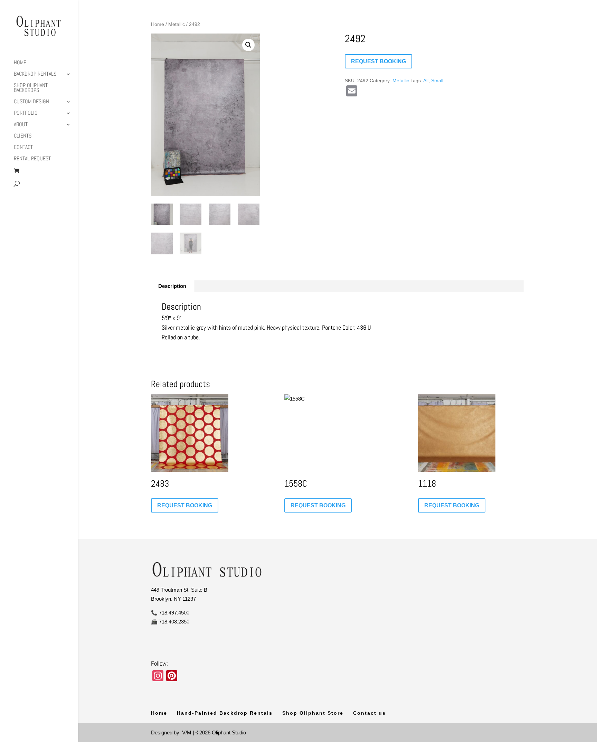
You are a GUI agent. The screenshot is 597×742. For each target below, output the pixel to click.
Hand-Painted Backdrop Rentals (225, 713)
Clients (22, 136)
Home (20, 63)
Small (437, 80)
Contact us (369, 713)
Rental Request (32, 159)
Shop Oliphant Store (312, 713)
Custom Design (31, 102)
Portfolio (26, 113)
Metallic (176, 24)
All (425, 80)
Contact (23, 148)
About (21, 125)
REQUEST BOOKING (378, 61)
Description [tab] (172, 286)
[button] (248, 45)
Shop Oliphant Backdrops (31, 88)
